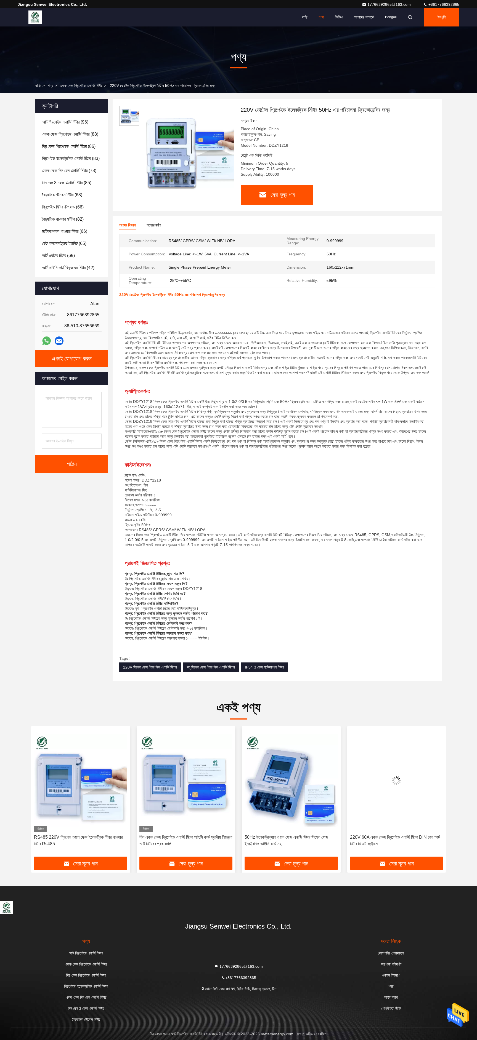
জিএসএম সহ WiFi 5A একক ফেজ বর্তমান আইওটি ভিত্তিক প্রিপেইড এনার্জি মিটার (393, 840)
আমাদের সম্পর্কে (364, 17)
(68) (62, 195)
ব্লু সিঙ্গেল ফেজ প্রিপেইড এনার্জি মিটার (211, 667)
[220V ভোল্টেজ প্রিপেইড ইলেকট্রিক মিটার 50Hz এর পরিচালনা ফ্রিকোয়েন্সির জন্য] (187, 152)
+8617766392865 (443, 4)
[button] (41, 793)
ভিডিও (339, 17)
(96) (65, 122)
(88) (70, 134)
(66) (63, 207)
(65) (64, 243)
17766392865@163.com (389, 4)
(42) (68, 267)
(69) (58, 255)
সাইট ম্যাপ (391, 997)
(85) (66, 182)
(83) (71, 158)
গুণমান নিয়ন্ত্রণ (391, 975)
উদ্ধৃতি (442, 17)
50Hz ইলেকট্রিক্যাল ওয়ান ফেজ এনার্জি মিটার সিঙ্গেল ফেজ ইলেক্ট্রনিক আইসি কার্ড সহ (181, 840)
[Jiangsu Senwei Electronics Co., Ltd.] (35, 17)
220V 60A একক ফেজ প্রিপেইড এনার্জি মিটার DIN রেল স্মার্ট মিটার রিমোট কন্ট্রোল (289, 840)
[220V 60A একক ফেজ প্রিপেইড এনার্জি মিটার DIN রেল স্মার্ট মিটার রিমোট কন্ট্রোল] (291, 780)
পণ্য (321, 17)
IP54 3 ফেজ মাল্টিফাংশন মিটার (264, 667)
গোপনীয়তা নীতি (391, 1008)
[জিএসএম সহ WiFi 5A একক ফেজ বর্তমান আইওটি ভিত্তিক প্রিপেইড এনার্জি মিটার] (396, 780)
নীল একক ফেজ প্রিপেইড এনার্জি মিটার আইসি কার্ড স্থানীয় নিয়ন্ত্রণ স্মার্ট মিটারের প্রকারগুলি (80, 840)
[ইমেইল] (59, 341)
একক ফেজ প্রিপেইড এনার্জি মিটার (81, 85)
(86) (69, 146)
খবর (391, 986)
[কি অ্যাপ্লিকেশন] (46, 340)
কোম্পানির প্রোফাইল (391, 953)
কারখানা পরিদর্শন (391, 964)
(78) (69, 170)
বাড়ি (305, 17)
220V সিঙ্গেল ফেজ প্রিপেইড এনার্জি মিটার (150, 667)
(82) (63, 219)
